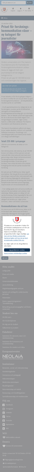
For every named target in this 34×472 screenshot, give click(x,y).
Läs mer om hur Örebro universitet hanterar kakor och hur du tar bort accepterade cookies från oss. (16, 237)
